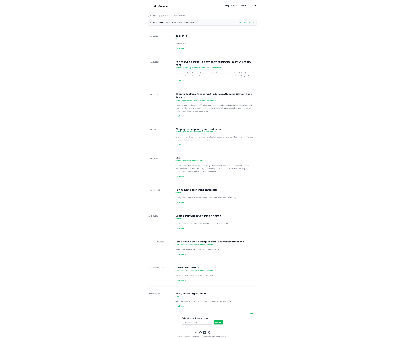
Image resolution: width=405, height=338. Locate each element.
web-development (192, 244)
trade (209, 68)
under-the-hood (206, 244)
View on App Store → (246, 22)
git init (179, 158)
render (190, 100)
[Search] (250, 5)
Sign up (218, 322)
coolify (178, 193)
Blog (227, 6)
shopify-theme (199, 68)
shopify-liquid (188, 68)
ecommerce (217, 68)
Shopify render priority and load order (198, 129)
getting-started (199, 161)
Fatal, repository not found (191, 293)
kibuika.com (196, 336)
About (243, 6)
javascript (180, 244)
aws (177, 296)
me (177, 39)
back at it (181, 35)
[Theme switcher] (255, 5)
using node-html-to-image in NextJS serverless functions (210, 241)
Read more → (181, 48)
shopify (178, 68)
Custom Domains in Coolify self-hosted (198, 215)
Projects (234, 6)
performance (211, 100)
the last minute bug (187, 267)
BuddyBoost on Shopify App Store (214, 336)
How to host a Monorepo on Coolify (196, 189)
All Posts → (251, 314)
